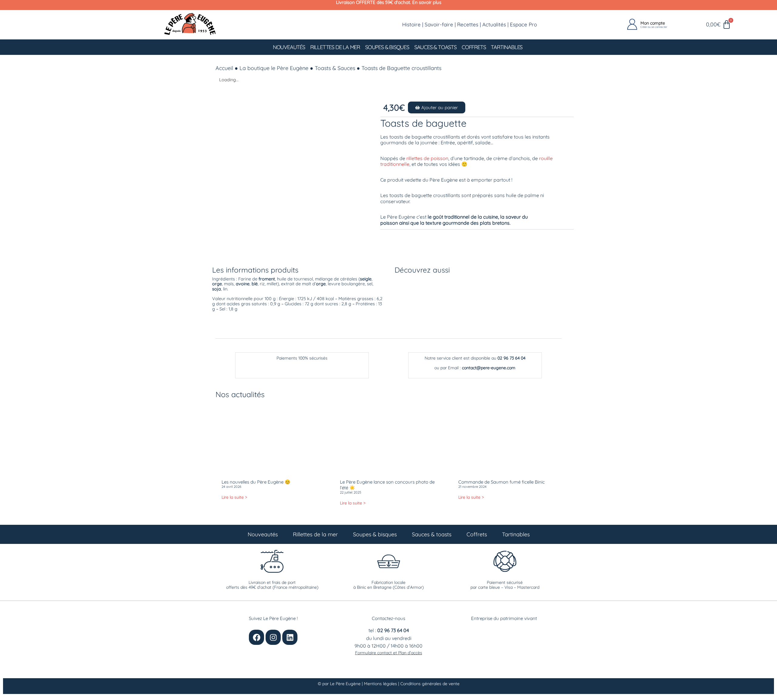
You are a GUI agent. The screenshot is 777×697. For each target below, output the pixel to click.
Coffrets (474, 47)
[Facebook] (256, 637)
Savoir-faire (439, 24)
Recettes (467, 24)
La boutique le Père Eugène (273, 68)
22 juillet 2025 (350, 492)
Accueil (224, 68)
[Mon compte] (632, 24)
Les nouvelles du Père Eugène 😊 (256, 482)
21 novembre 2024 (472, 486)
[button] (436, 107)
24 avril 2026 (231, 486)
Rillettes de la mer (335, 47)
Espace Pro (523, 24)
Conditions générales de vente (430, 683)
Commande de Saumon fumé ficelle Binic (501, 482)
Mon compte (652, 23)
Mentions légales (381, 683)
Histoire (411, 24)
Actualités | (496, 24)
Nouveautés (289, 47)
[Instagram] (273, 637)
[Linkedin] (289, 637)
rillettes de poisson (427, 158)
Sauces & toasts (435, 47)
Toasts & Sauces (335, 68)
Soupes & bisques (387, 47)
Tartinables (506, 47)
